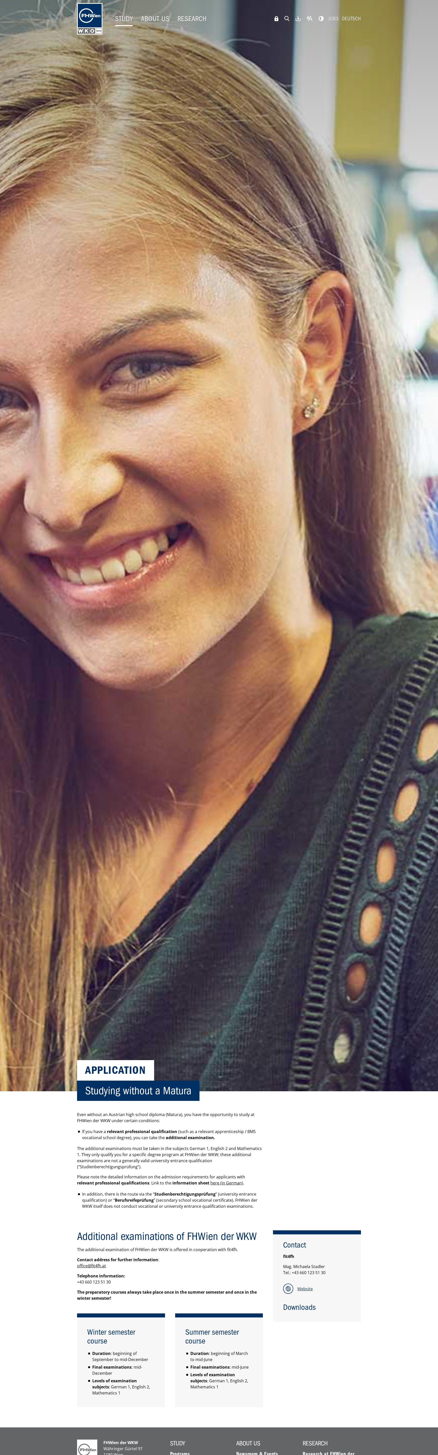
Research (192, 19)
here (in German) (226, 1183)
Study (124, 19)
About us (155, 19)
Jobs (333, 19)
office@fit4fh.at (91, 1266)
